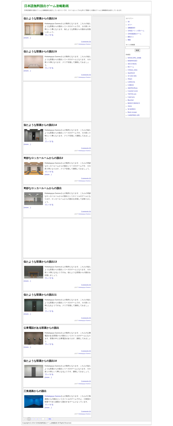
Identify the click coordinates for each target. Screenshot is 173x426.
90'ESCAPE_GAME (134, 58)
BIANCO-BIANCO (134, 103)
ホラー (130, 25)
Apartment (131, 73)
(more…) (27, 38)
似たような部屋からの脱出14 (40, 125)
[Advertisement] (57, 101)
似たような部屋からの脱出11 (40, 294)
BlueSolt (130, 100)
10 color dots (132, 76)
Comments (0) (86, 42)
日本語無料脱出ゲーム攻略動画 (46, 6)
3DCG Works (132, 64)
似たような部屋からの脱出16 (40, 18)
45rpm (130, 79)
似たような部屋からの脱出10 (40, 360)
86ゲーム (131, 67)
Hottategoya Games (84, 44)
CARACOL (131, 82)
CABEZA (131, 85)
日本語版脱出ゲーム (134, 34)
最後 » (50, 419)
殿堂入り (131, 37)
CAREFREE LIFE (134, 115)
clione (130, 106)
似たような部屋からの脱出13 (40, 261)
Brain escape (132, 112)
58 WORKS (132, 109)
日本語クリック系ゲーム (136, 31)
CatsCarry (131, 97)
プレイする (49, 35)
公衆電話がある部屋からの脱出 (41, 327)
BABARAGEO (132, 61)
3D (129, 22)
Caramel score (133, 91)
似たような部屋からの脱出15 (40, 51)
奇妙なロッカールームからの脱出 (43, 188)
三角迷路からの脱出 (35, 391)
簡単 (129, 40)
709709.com (132, 94)
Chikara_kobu (132, 70)
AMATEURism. (133, 88)
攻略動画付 (131, 28)
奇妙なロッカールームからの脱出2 (43, 158)
